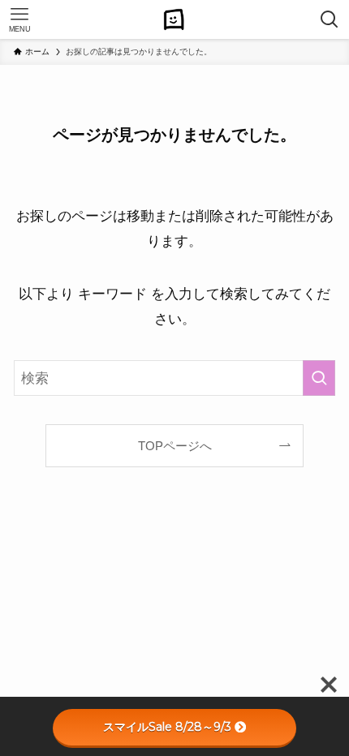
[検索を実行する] (319, 378)
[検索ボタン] (329, 19)
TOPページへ (175, 446)
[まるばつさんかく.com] (174, 19)
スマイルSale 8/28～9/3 (167, 726)
